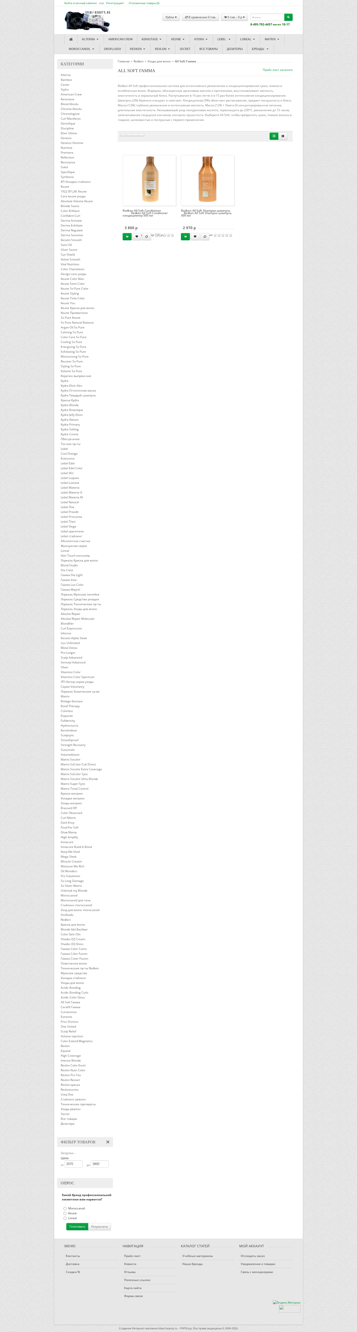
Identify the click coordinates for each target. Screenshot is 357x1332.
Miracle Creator (71, 861)
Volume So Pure (71, 371)
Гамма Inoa (68, 580)
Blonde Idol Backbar (74, 929)
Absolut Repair (70, 614)
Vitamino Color (71, 672)
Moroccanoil (80, 49)
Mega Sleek (68, 856)
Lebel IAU (67, 473)
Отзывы (130, 1272)
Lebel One (67, 507)
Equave (66, 1051)
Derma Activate (71, 220)
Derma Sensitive (72, 235)
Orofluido (112, 49)
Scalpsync (67, 735)
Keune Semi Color (73, 284)
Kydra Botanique (72, 410)
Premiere (67, 153)
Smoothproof (69, 740)
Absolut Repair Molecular (78, 619)
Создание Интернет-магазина (138, 1328)
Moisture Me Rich (72, 866)
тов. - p (235, 17)
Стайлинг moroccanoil (76, 905)
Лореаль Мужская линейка (80, 594)
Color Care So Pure (73, 337)
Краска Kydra (70, 400)
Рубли (170, 17)
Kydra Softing (70, 429)
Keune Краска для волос (77, 308)
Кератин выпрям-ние (76, 376)
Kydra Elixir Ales (71, 386)
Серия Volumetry (72, 687)
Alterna (89, 39)
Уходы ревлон (71, 1109)
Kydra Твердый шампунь (78, 395)
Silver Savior (69, 250)
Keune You (68, 303)
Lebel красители (72, 531)
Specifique (68, 172)
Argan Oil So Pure (73, 327)
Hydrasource (69, 725)
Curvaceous (69, 1012)
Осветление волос (74, 963)
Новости (130, 1264)
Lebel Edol (68, 463)
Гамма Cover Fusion (74, 958)
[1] (123, 135)
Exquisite (67, 716)
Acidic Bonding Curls (74, 992)
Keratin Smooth (71, 240)
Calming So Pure (72, 332)
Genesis (66, 138)
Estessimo (68, 458)
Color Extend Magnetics (77, 1041)
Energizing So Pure (73, 347)
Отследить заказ (253, 1256)
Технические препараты (78, 1104)
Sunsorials (68, 750)
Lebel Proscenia (71, 517)
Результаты (99, 1226)
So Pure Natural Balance (77, 322)
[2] (129, 135)
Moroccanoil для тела (76, 900)
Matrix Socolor (70, 759)
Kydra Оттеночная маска (78, 390)
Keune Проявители (74, 313)
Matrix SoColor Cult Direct (78, 764)
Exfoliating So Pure (73, 352)
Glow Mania (69, 832)
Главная (124, 61)
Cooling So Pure (71, 342)
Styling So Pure (71, 366)
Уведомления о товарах (258, 1264)
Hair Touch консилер (75, 555)
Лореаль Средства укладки (80, 599)
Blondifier (67, 623)
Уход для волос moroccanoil (80, 910)
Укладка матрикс (73, 798)
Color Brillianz (70, 211)
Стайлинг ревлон (73, 1099)
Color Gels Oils (71, 934)
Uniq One (67, 1094)
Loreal (246, 39)
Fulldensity (68, 721)
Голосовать (77, 1226)
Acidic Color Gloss (73, 997)
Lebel (222, 39)
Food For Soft (69, 827)
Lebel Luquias (70, 478)
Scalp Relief (68, 1031)
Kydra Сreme (69, 434)
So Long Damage (72, 881)
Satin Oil (66, 245)
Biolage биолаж (72, 701)
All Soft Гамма (70, 1002)
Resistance (68, 162)
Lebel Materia (70, 488)
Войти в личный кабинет (80, 3)
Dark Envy (67, 823)
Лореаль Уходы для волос (79, 609)
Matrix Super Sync (73, 784)
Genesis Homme (72, 143)
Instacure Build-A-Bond (76, 847)
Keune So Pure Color (74, 288)
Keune (176, 39)
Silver (64, 667)
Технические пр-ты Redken (80, 968)
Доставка (72, 1264)
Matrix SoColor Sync (74, 774)
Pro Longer (68, 653)
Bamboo (66, 80)
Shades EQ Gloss (72, 944)
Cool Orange (69, 454)
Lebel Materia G (71, 492)
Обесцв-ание (70, 439)
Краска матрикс (72, 793)
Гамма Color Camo (74, 949)
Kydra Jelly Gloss (72, 415)
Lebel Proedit (69, 512)
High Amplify (69, 837)
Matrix (270, 39)
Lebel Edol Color (72, 468)
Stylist (65, 89)
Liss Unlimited (70, 643)
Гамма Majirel (70, 589)
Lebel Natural (70, 502)
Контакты (73, 1256)
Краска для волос (73, 924)
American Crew (120, 39)
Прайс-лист (132, 1256)
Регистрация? (115, 3)
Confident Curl (70, 216)
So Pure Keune (70, 318)
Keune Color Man (72, 279)
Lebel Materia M (72, 497)
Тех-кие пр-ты (70, 444)
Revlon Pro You (71, 1075)
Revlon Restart (70, 1080)
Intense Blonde (71, 1060)
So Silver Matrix (71, 886)
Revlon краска (70, 1085)
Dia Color (67, 570)
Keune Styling (70, 293)
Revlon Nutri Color (73, 1070)
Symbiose (67, 177)
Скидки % (73, 1272)
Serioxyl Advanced (73, 662)
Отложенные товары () (144, 3)
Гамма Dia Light (72, 575)
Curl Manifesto (71, 119)
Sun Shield (68, 254)
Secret (185, 49)
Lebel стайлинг (71, 536)
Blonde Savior (70, 206)
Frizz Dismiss (69, 1022)
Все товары (208, 49)
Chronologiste (70, 114)
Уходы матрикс (71, 803)
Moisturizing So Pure (75, 356)
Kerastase (150, 39)
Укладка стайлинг (73, 978)
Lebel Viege (68, 526)
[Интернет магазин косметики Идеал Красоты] (82, 17)
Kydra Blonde (70, 405)
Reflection (67, 157)
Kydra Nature (70, 420)
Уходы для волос (72, 983)
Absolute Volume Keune (77, 201)
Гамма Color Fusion (74, 954)
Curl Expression (71, 628)
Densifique (68, 123)
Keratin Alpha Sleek (74, 638)
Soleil (64, 167)
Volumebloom (70, 755)
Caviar (65, 85)
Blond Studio (69, 565)
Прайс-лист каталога (278, 70)
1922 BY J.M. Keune (74, 191)
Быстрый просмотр (151, 180)
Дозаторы (235, 49)
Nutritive (66, 148)
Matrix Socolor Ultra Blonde (79, 779)
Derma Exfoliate (72, 225)
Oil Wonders (69, 871)
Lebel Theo (68, 521)
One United (68, 1026)
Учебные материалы (197, 1256)
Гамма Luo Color (72, 585)
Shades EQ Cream (73, 939)
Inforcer (66, 633)
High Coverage (71, 1056)
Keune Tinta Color (73, 298)
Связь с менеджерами (257, 1272)
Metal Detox (69, 648)
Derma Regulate (72, 230)
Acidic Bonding (71, 988)
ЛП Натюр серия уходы (77, 682)
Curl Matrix (68, 818)
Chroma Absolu (71, 109)
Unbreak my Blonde (74, 890)
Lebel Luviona (70, 483)
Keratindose (69, 730)
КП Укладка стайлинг (76, 182)
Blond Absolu (69, 104)
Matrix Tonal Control (74, 789)
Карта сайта (133, 1288)
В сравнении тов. (202, 17)
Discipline (67, 128)
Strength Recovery (73, 745)
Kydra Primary (70, 424)
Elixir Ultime (69, 133)
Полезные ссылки (137, 1280)
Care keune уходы (73, 196)
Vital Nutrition (70, 264)
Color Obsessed (71, 813)
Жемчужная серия (74, 546)
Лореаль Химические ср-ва (80, 691)
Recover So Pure (72, 361)
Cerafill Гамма (70, 1007)
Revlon (161, 49)
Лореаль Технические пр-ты (81, 604)
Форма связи (133, 1296)
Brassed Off (69, 808)
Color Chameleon (72, 269)
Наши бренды (192, 1264)
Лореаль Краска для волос (79, 560)
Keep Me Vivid (70, 852)
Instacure (67, 842)
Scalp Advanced (71, 657)
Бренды (259, 49)
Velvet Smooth (70, 259)
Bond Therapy (70, 706)
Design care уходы (73, 274)
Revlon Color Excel (73, 1065)
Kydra (199, 39)
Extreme (66, 1017)
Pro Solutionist (70, 876)
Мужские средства (74, 973)
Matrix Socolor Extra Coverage (81, 769)
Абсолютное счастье (75, 541)
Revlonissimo (69, 1090)
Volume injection (72, 1036)
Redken (136, 49)
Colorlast (67, 711)
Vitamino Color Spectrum (77, 677)
